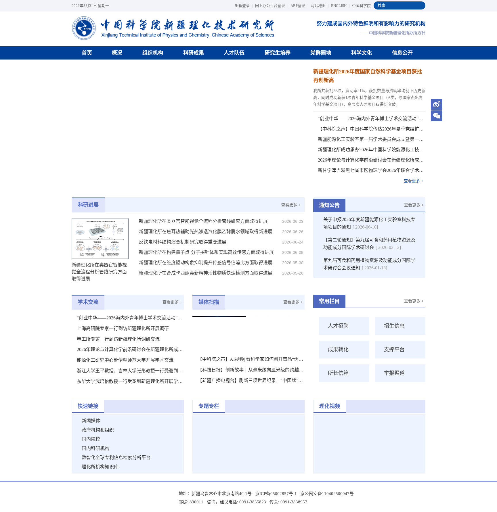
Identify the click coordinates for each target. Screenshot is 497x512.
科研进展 (88, 205)
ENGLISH (340, 5)
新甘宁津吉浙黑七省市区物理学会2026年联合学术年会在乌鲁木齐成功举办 (371, 170)
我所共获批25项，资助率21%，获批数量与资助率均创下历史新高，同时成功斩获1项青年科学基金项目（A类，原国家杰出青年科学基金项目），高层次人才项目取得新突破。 (369, 98)
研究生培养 (277, 53)
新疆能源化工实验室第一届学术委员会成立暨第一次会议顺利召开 (371, 139)
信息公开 (402, 53)
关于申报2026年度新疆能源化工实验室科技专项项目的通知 (369, 223)
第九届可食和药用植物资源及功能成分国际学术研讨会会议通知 (369, 264)
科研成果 (193, 53)
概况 (117, 53)
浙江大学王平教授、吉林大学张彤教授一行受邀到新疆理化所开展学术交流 (130, 370)
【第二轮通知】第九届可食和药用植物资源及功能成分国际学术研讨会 (369, 243)
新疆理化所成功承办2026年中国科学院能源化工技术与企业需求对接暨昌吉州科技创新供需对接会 (371, 149)
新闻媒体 (91, 420)
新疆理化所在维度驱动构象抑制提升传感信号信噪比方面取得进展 (205, 262)
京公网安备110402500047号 (327, 493)
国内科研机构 (95, 448)
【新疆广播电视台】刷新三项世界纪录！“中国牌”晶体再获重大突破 (251, 380)
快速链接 (88, 406)
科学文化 (361, 53)
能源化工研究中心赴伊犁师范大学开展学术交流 (125, 360)
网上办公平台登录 (271, 5)
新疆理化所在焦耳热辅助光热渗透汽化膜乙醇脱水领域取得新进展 (205, 231)
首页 (87, 53)
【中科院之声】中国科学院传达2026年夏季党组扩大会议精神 (371, 128)
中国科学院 (361, 5)
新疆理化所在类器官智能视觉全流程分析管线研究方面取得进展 (203, 221)
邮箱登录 (244, 5)
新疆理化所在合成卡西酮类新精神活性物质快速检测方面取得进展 (205, 273)
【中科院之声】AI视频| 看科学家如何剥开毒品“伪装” (251, 359)
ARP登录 (299, 5)
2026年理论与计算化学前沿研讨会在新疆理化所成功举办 (371, 160)
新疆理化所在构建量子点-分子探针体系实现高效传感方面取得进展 (206, 252)
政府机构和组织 (98, 429)
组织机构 (152, 53)
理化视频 (329, 406)
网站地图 (320, 5)
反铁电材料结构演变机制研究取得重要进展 (182, 241)
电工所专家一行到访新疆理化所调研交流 (118, 339)
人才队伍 (234, 53)
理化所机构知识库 (100, 466)
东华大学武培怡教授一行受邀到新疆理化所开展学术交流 (130, 381)
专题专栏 (208, 406)
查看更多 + (413, 181)
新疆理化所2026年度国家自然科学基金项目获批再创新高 (367, 76)
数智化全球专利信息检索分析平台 (116, 457)
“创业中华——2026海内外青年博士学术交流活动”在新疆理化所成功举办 (371, 118)
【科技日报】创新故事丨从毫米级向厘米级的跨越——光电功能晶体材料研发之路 (251, 369)
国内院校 (91, 439)
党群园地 (320, 53)
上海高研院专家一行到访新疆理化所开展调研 (123, 328)
